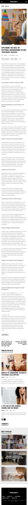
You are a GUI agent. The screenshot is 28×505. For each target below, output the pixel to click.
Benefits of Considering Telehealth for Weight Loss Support (13, 374)
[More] (20, 59)
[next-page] (5, 419)
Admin (5, 55)
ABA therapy (10, 123)
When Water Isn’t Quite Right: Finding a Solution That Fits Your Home (14, 474)
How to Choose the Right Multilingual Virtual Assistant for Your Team (6, 344)
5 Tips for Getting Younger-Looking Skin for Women (11, 407)
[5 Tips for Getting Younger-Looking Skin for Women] (14, 395)
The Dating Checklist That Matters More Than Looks (14, 441)
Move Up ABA (20, 293)
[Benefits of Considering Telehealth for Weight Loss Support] (14, 362)
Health (7, 6)
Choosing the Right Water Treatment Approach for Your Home (14, 457)
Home (2, 6)
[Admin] (2, 55)
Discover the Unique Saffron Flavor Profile (21, 343)
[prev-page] (2, 419)
